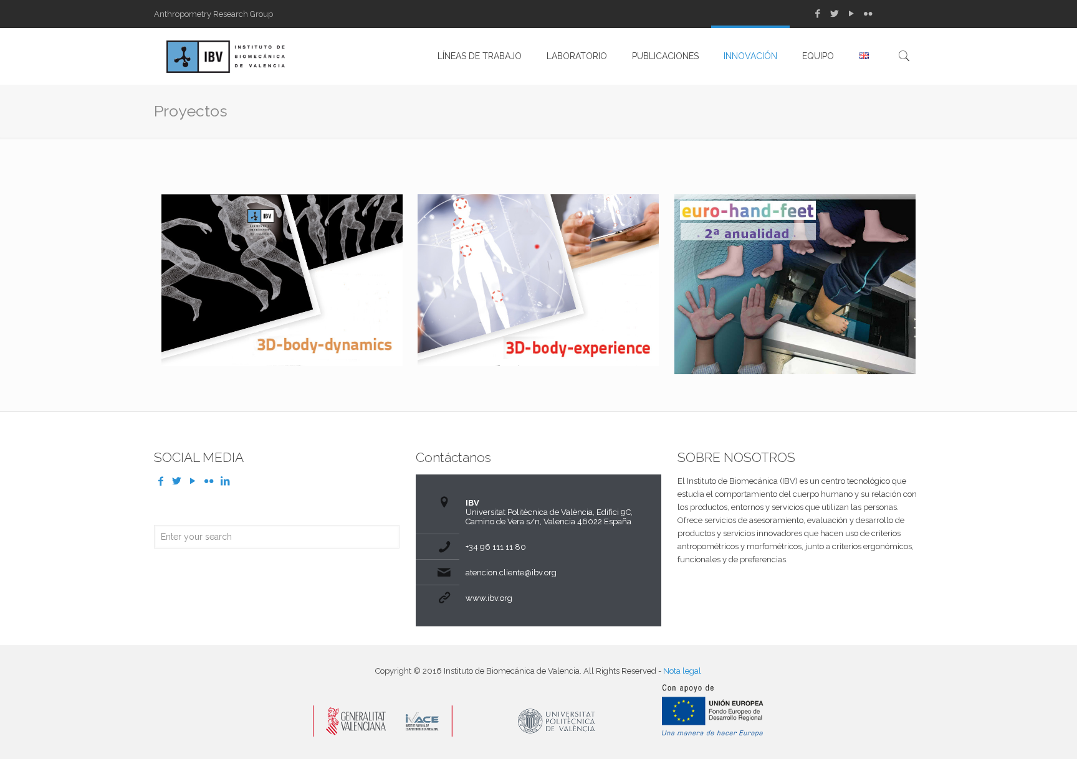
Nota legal (682, 671)
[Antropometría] (225, 56)
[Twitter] (834, 13)
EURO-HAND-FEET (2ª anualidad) (779, 235)
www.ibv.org (489, 598)
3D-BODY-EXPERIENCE (527, 226)
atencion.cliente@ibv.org (511, 572)
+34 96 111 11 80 (496, 547)
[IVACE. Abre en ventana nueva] (383, 733)
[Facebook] (817, 13)
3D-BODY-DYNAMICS (263, 226)
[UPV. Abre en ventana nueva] (557, 733)
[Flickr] (867, 13)
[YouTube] (851, 13)
